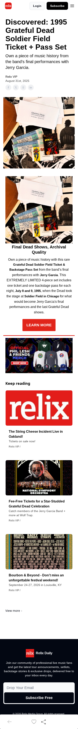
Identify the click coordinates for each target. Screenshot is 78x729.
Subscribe (57, 5)
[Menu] (72, 5)
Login (37, 5)
